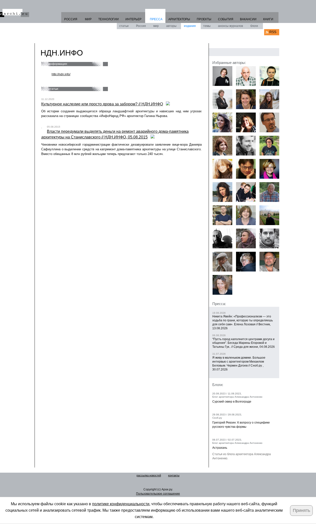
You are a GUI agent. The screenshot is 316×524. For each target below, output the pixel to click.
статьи (124, 26)
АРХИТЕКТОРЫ (179, 19)
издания (190, 26)
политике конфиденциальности (120, 504)
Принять (301, 510)
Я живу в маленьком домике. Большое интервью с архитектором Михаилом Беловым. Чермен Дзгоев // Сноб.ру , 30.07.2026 (238, 363)
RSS (272, 32)
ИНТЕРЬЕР (133, 19)
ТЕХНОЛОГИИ (108, 19)
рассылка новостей (149, 475)
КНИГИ (268, 19)
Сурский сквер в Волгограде (231, 401)
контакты (173, 475)
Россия (141, 26)
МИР (88, 19)
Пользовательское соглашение (158, 493)
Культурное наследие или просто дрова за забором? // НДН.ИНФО (102, 104)
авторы (171, 26)
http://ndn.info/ (61, 74)
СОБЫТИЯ (225, 19)
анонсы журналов (230, 26)
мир (156, 26)
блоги (254, 26)
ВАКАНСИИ (248, 19)
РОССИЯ (70, 19)
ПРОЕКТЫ (204, 19)
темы (207, 26)
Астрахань (219, 447)
